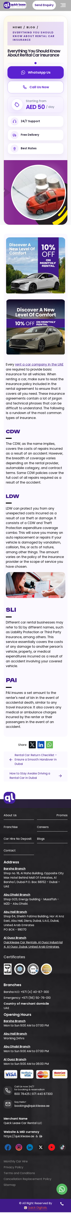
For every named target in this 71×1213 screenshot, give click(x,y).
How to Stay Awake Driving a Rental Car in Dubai (29, 775)
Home (17, 27)
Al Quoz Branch (15, 938)
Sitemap (10, 1185)
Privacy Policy (13, 1167)
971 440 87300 (42, 1094)
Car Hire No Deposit (18, 839)
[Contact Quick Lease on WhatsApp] (61, 1189)
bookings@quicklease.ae (32, 1106)
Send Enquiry (44, 5)
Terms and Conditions (19, 1173)
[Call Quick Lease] (61, 1203)
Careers (43, 827)
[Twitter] (32, 745)
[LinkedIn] (40, 745)
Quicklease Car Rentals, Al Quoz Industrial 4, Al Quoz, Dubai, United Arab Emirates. (33, 944)
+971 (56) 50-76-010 (36, 998)
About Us (10, 815)
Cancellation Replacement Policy (27, 1179)
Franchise (11, 827)
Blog (31, 27)
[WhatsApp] (49, 745)
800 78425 (22, 1094)
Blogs (41, 839)
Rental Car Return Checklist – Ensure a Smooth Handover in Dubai (36, 759)
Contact (10, 850)
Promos (62, 815)
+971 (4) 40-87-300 (35, 992)
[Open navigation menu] (63, 5)
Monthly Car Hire (16, 1161)
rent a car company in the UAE (39, 364)
